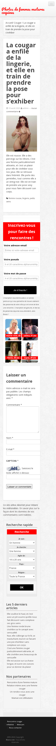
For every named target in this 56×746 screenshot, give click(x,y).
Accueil (9, 22)
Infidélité (10, 724)
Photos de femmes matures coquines (23, 11)
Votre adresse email (15, 245)
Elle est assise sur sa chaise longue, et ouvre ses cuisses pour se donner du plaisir (20, 663)
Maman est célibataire (22, 698)
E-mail (9, 449)
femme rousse (15, 198)
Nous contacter (15, 727)
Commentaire (14, 404)
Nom (8, 437)
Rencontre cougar (14, 721)
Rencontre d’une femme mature (22, 682)
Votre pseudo (11, 259)
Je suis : (21, 539)
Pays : (21, 564)
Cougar (17, 22)
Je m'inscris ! (20, 290)
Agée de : (22, 556)
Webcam (20, 724)
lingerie (25, 198)
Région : (21, 573)
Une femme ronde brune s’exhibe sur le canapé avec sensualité (20, 629)
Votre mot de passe (15, 273)
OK (22, 587)
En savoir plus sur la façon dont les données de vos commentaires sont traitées (21, 511)
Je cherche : (22, 547)
